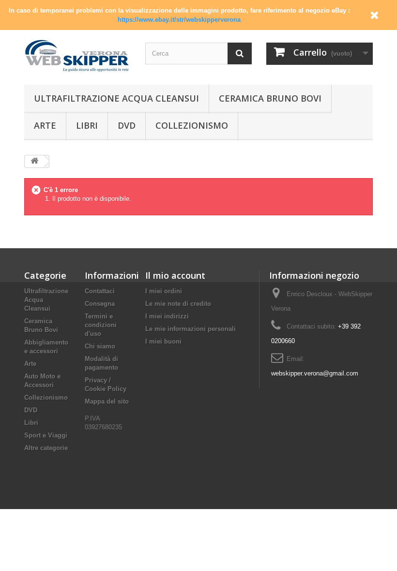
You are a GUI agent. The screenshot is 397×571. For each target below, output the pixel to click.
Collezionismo (191, 125)
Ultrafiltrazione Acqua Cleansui (116, 98)
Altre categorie (46, 447)
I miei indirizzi (167, 316)
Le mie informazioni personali (190, 328)
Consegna (100, 303)
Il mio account (175, 275)
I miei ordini (163, 291)
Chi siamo (100, 346)
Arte (45, 125)
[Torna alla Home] (34, 161)
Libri (87, 125)
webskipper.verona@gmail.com (314, 373)
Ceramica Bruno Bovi (270, 98)
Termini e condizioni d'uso (101, 325)
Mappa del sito (107, 401)
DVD (127, 125)
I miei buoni (163, 341)
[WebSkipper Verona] (77, 55)
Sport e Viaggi (45, 435)
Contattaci (100, 291)
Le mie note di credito (178, 303)
